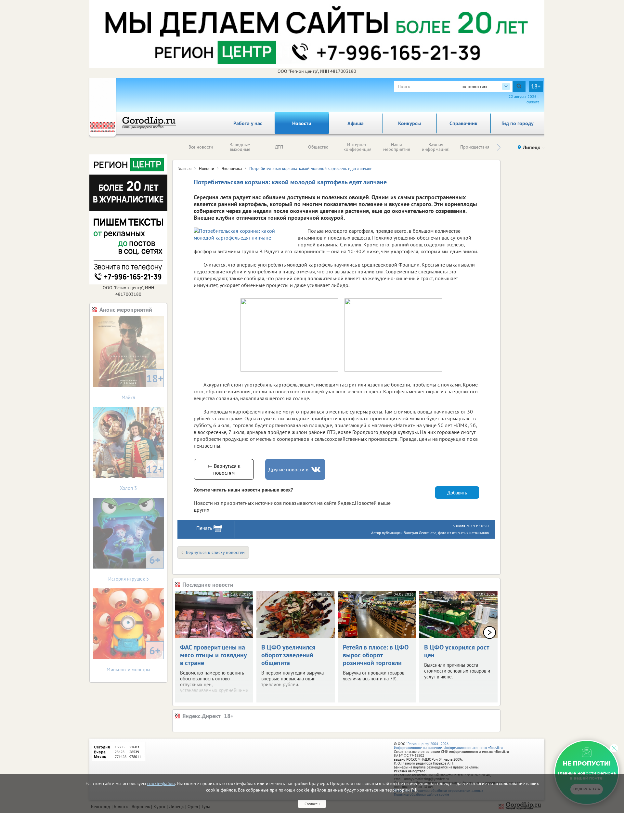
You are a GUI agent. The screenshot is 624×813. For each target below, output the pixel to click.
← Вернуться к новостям (223, 469)
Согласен (312, 803)
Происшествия (474, 147)
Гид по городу (517, 123)
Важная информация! (435, 147)
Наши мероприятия (396, 147)
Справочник (463, 123)
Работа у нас (247, 123)
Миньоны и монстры (134, 658)
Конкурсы (409, 123)
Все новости (200, 147)
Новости (301, 123)
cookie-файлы (161, 783)
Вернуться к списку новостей (215, 552)
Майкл (142, 386)
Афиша (355, 123)
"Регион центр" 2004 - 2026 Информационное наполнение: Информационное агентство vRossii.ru (448, 745)
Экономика (232, 168)
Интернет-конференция (357, 147)
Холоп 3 (141, 476)
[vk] (316, 469)
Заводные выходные (240, 147)
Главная (184, 168)
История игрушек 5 (134, 567)
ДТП (279, 147)
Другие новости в (288, 469)
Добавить (457, 493)
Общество (318, 147)
